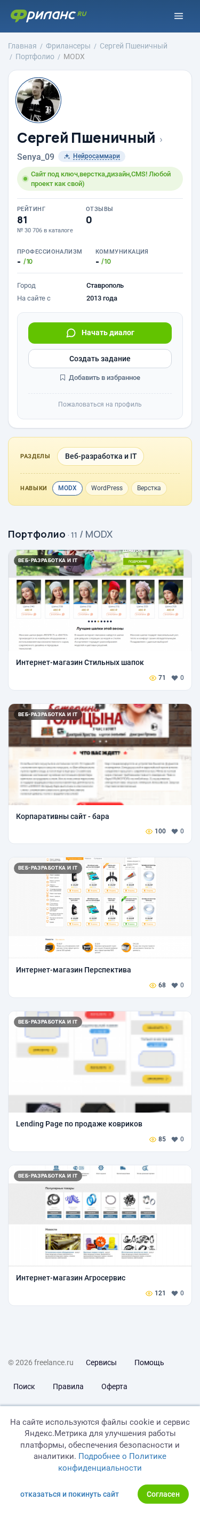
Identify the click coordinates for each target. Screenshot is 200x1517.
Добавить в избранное (103, 378)
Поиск (24, 1386)
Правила (68, 1386)
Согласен (163, 1494)
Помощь (149, 1362)
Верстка (149, 488)
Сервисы (101, 1362)
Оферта (114, 1386)
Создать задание (100, 358)
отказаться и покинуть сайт (69, 1494)
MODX (67, 488)
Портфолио (37, 534)
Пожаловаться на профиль (100, 404)
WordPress (107, 488)
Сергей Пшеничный (86, 137)
